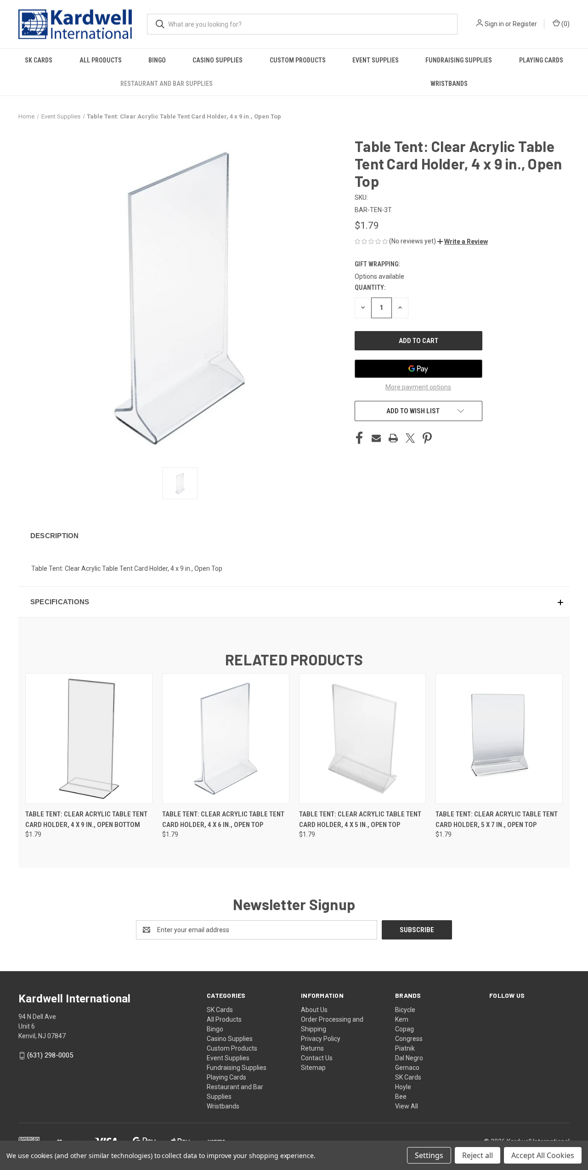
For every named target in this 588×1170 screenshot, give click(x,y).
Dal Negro (409, 1058)
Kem (401, 1019)
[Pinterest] (427, 438)
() (565, 24)
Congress (409, 1038)
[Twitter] (410, 438)
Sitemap (313, 1067)
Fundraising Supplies (458, 60)
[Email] (376, 438)
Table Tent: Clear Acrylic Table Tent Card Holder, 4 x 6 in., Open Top (223, 819)
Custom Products (298, 60)
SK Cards (38, 60)
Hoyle (403, 1087)
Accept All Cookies (542, 1155)
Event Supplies (375, 60)
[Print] (393, 438)
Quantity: (370, 287)
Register (525, 24)
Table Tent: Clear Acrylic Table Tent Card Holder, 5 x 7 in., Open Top (496, 819)
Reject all (477, 1155)
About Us (314, 1009)
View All (406, 1106)
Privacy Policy (320, 1038)
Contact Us (317, 1058)
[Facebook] (359, 438)
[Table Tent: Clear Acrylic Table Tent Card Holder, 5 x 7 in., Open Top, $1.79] (499, 738)
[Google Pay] (418, 369)
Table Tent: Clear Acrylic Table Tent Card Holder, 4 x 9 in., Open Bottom (86, 819)
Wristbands (449, 83)
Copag (404, 1029)
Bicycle (405, 1009)
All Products (100, 60)
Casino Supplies (217, 60)
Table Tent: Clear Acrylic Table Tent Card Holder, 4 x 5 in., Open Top (360, 819)
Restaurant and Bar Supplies (166, 83)
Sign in (494, 24)
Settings (429, 1155)
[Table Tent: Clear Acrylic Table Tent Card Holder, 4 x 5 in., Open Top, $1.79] (362, 738)
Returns (312, 1048)
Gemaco (407, 1067)
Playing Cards (541, 60)
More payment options (418, 387)
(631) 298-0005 (50, 1055)
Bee (401, 1096)
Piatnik (405, 1048)
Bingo (157, 60)
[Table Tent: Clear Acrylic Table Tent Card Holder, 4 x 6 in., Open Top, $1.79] (226, 738)
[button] (462, 241)
